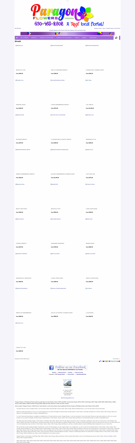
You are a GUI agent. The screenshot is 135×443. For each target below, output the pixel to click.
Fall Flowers (24, 37)
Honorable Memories (57, 243)
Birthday (33, 37)
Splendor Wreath (21, 139)
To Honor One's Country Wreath (61, 139)
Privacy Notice (71, 374)
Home (100, 28)
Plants (77, 37)
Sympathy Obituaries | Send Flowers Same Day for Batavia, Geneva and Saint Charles (67, 30)
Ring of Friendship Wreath (59, 70)
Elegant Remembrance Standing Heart (63, 174)
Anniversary (93, 37)
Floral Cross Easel (57, 278)
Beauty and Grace (21, 208)
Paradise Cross (20, 104)
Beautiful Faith (55, 208)
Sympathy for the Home (46, 37)
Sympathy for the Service (64, 37)
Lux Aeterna (89, 312)
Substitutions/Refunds (81, 374)
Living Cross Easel (91, 208)
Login (103, 28)
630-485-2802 (18, 28)
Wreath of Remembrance (23, 312)
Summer (84, 37)
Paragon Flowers (61, 374)
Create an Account (79, 372)
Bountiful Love (20, 70)
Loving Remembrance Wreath (60, 104)
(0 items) (117, 28)
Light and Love (90, 174)
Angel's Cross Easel (92, 278)
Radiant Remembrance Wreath (25, 174)
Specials (54, 372)
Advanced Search (62, 372)
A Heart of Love (21, 347)
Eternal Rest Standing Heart (95, 70)
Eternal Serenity (21, 243)
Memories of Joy (91, 139)
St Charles (110, 436)
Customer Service (110, 28)
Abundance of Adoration (23, 278)
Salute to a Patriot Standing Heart (62, 312)
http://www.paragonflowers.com (67, 397)
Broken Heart (90, 243)
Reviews (96, 28)
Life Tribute (89, 104)
